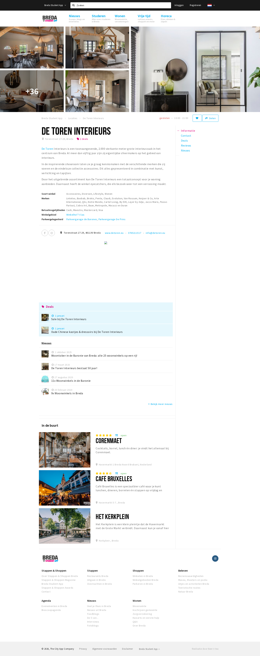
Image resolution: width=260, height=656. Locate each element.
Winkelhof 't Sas (75, 214)
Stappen (92, 570)
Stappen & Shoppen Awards (57, 587)
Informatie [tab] (188, 130)
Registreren (195, 5)
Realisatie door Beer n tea (205, 648)
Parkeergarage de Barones (81, 219)
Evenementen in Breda (54, 606)
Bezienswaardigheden (191, 576)
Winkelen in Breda (143, 576)
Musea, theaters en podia (192, 579)
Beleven (183, 570)
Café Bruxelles (114, 478)
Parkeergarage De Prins (112, 219)
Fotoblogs (93, 625)
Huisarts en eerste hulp (146, 617)
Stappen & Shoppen (54, 570)
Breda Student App (54, 5)
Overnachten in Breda (99, 583)
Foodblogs (93, 613)
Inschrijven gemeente (145, 610)
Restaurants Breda (97, 576)
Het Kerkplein (112, 516)
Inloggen (179, 5)
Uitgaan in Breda (96, 579)
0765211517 (134, 232)
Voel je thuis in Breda (99, 606)
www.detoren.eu (114, 232)
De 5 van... (93, 617)
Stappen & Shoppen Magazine (59, 579)
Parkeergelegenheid (52, 219)
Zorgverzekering (142, 613)
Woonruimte (139, 606)
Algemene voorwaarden (104, 648)
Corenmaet (109, 440)
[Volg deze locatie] (197, 118)
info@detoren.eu (155, 232)
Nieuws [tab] (185, 150)
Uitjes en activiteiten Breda (193, 583)
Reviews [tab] (186, 145)
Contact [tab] (186, 135)
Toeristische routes (189, 587)
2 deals (82, 138)
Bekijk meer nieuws (160, 404)
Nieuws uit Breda (96, 610)
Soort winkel (48, 193)
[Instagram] (51, 233)
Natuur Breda (185, 591)
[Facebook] (45, 233)
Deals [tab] (184, 140)
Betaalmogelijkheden (53, 210)
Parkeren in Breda (143, 583)
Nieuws (91, 600)
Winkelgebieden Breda (145, 579)
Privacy (83, 648)
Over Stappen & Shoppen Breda (60, 576)
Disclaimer (127, 648)
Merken (45, 198)
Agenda (46, 600)
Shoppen (138, 570)
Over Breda (139, 625)
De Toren (47, 148)
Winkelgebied (49, 214)
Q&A (135, 621)
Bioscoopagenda (51, 610)
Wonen (137, 600)
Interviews (93, 621)
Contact (46, 591)
